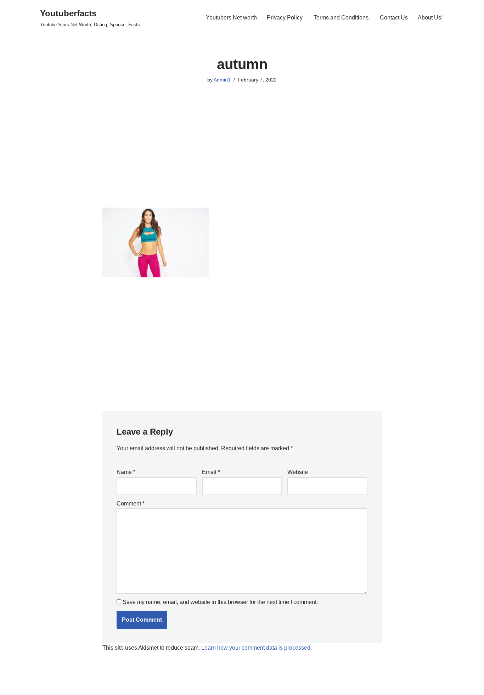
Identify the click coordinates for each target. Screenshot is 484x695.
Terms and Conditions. (342, 18)
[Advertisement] (242, 155)
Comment (131, 504)
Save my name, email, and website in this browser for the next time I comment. (220, 602)
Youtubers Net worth (231, 18)
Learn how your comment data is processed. (256, 648)
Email (211, 472)
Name (126, 472)
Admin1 (222, 80)
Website (297, 472)
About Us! (430, 18)
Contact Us (394, 18)
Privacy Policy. (285, 18)
